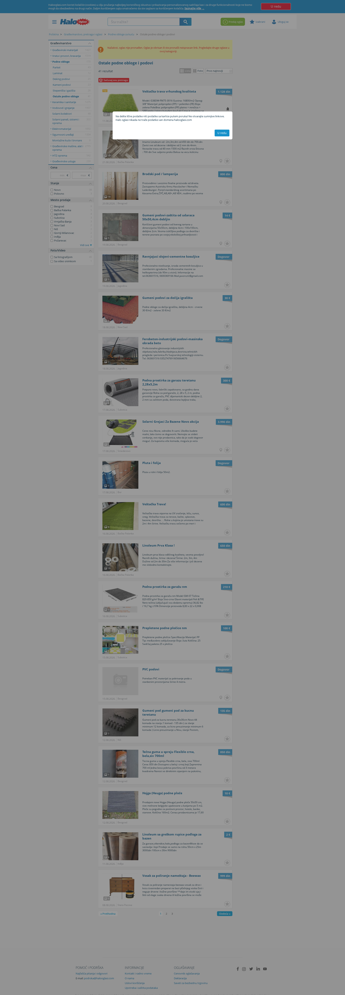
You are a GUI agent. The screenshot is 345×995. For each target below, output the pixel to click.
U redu (222, 133)
